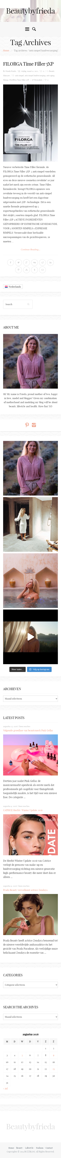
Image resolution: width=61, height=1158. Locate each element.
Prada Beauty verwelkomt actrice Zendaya (25, 890)
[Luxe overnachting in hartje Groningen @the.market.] (30, 524)
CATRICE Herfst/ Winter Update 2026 (23, 810)
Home (6, 50)
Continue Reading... (30, 249)
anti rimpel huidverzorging (35, 75)
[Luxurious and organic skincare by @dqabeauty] (30, 468)
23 (54, 1068)
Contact (49, 1148)
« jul (5, 1088)
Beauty (51, 71)
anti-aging (50, 75)
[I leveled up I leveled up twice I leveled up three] (30, 637)
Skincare (6, 75)
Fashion (39, 1148)
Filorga (5, 80)
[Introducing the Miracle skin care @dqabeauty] (30, 580)
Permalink (38, 80)
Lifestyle (29, 1148)
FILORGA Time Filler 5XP (28, 64)
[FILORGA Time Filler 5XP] (30, 123)
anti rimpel (19, 75)
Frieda (13, 71)
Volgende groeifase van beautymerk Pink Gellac (28, 730)
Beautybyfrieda (30, 11)
